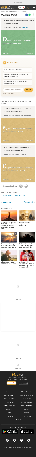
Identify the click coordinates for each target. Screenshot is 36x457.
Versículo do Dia (9, 399)
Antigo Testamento (9, 406)
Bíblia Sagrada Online (8, 8)
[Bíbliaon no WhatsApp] (7, 440)
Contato (26, 412)
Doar (21, 7)
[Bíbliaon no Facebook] (28, 440)
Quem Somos (27, 416)
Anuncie (18, 419)
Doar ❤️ (11, 383)
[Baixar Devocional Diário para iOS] (27, 432)
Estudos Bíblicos (9, 395)
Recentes (26, 409)
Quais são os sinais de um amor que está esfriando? (15, 82)
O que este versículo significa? (13, 69)
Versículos (9, 392)
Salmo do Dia (27, 399)
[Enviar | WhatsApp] (29, 15)
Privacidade (9, 416)
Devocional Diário (26, 402)
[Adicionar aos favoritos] (33, 15)
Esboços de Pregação (26, 395)
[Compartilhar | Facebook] (26, 15)
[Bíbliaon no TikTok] (14, 440)
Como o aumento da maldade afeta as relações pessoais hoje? (16, 75)
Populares (9, 409)
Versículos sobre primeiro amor (14, 196)
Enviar (28, 90)
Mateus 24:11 (7, 202)
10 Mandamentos (26, 392)
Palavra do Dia (9, 402)
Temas (9, 412)
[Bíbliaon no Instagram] (21, 440)
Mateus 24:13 (28, 202)
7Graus (14, 447)
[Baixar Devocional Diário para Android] (10, 432)
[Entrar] (27, 7)
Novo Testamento (26, 406)
